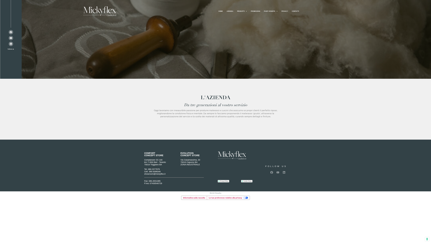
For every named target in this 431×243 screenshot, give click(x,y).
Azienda (230, 11)
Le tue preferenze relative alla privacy (225, 198)
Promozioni (255, 11)
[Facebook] (11, 32)
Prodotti (241, 11)
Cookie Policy (247, 181)
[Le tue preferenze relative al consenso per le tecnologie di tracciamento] (427, 239)
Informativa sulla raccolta (194, 198)
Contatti (295, 11)
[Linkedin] (11, 44)
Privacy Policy (224, 181)
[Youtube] (11, 38)
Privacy (284, 11)
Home (221, 11)
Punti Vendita (269, 11)
